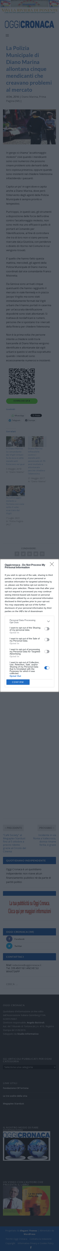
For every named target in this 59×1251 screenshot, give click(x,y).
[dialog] (29, 625)
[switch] (46, 628)
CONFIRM (18, 682)
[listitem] (29, 621)
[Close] (53, 565)
